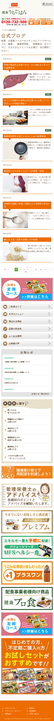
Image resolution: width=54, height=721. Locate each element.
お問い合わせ (34, 714)
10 (36, 269)
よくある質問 (15, 336)
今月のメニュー (16, 314)
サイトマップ (10, 708)
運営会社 (8, 714)
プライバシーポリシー (13, 711)
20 (41, 269)
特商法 (31, 708)
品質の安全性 (15, 328)
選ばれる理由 (15, 321)
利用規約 (32, 711)
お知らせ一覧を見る (40, 394)
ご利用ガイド (15, 306)
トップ (4, 30)
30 (46, 269)
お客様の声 (14, 343)
